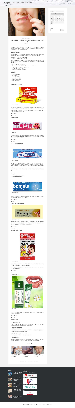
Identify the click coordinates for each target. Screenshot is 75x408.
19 (55, 20)
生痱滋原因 (21, 361)
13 (57, 18)
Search (52, 28)
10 (51, 18)
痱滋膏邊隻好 (35, 361)
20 (57, 20)
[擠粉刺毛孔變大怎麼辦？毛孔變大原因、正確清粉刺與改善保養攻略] (16, 350)
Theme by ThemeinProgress (37, 404)
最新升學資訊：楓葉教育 (27, 377)
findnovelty (27, 38)
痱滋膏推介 (31, 361)
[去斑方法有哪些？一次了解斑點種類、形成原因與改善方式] (38, 350)
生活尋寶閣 (6, 3)
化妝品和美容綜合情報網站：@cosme (29, 384)
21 (59, 20)
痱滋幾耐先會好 (26, 361)
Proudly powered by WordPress (47, 404)
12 (55, 18)
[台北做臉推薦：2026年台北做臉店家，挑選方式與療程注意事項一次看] (27, 350)
